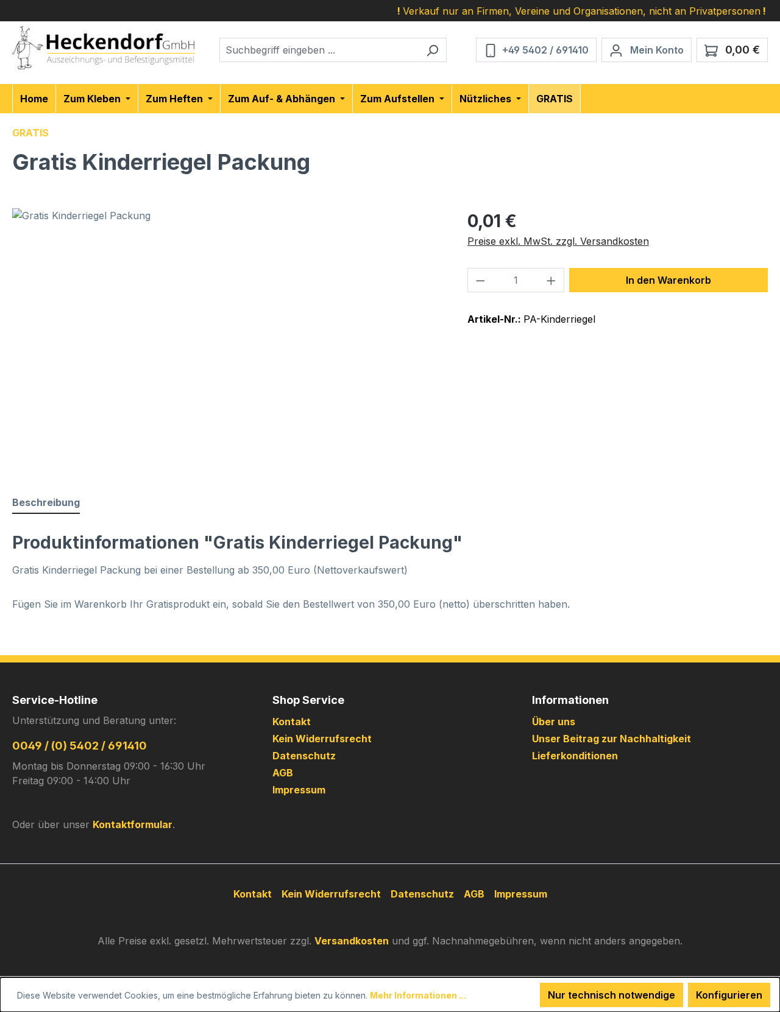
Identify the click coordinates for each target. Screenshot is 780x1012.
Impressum (298, 790)
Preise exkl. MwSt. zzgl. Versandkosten (558, 241)
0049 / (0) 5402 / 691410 (79, 745)
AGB (282, 773)
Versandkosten (351, 941)
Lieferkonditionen (575, 756)
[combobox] (319, 50)
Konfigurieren (729, 995)
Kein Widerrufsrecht (322, 739)
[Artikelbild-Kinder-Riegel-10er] (227, 339)
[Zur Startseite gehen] (103, 47)
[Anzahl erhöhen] (551, 280)
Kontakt (291, 721)
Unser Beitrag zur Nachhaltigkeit (611, 739)
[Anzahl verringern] (480, 280)
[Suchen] (432, 50)
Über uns (553, 721)
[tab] (46, 503)
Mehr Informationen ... (418, 995)
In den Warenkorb (668, 280)
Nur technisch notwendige (611, 995)
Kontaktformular (132, 824)
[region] (227, 339)
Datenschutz (304, 756)
